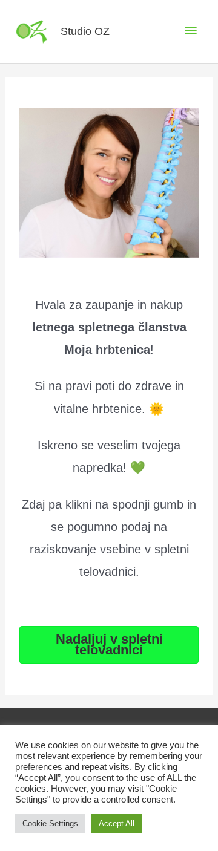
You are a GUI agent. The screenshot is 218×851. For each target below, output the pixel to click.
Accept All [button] (116, 823)
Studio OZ (85, 31)
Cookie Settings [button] (50, 823)
